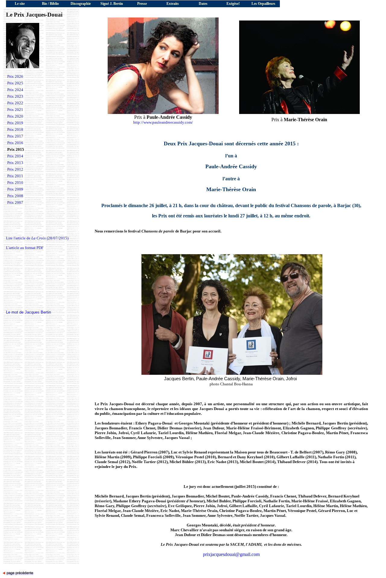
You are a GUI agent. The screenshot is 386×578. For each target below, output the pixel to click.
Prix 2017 (15, 136)
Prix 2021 (15, 109)
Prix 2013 (15, 162)
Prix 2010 (15, 182)
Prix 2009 (15, 189)
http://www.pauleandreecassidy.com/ (163, 122)
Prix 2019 (15, 123)
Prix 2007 (15, 202)
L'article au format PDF (24, 247)
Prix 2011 (15, 176)
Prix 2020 (15, 116)
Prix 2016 (15, 143)
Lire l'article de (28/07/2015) (37, 238)
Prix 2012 (15, 169)
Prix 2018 (15, 129)
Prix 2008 (15, 196)
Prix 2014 (15, 156)
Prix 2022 (15, 103)
